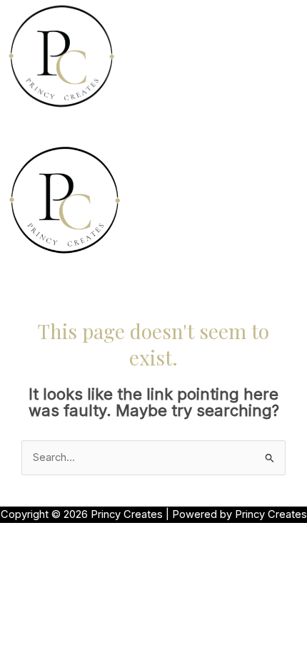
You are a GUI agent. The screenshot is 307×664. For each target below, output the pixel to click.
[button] (153, 126)
